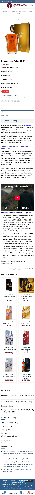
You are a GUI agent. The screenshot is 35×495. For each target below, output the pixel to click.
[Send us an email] (8, 441)
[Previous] (3, 56)
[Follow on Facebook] (2, 441)
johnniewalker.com (6, 263)
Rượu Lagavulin (7, 464)
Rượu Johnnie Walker (12, 95)
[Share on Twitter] (9, 101)
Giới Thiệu (6, 1)
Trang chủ (6, 11)
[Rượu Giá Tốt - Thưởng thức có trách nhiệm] (17, 6)
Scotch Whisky (21, 98)
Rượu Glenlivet (16, 462)
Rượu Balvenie (7, 462)
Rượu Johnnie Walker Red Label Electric (26, 349)
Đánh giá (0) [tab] (4, 115)
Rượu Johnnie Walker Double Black (9, 295)
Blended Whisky (14, 98)
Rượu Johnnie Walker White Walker (8, 375)
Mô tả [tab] (3, 112)
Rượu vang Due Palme (22, 459)
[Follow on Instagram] (5, 441)
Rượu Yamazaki (26, 466)
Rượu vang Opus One (9, 459)
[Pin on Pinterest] (15, 101)
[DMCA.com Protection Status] (26, 480)
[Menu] (2, 5)
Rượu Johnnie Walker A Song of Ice (9, 348)
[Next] (7, 56)
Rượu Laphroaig (18, 464)
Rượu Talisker (17, 466)
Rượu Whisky (16, 11)
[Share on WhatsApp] (2, 101)
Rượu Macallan (28, 464)
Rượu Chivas (6, 469)
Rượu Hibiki (28, 469)
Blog (11, 1)
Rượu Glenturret (27, 462)
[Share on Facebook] (6, 101)
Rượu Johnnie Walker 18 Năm (26, 323)
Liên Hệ (16, 1)
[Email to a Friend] (12, 101)
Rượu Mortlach (7, 466)
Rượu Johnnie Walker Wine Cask (9, 323)
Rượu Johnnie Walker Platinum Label (26, 376)
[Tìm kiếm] (32, 5)
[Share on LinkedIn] (18, 101)
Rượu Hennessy (7, 471)
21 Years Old (7, 98)
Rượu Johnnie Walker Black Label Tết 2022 (26, 296)
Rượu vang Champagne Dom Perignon (14, 451)
